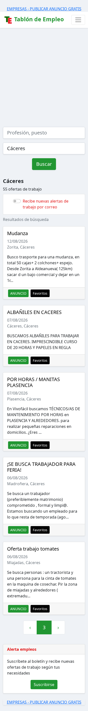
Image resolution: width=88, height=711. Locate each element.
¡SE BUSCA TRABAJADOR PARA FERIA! (41, 467)
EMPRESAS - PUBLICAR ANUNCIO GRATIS (44, 9)
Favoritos (40, 293)
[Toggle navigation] (78, 20)
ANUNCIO (18, 293)
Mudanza (17, 233)
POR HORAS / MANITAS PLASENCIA (33, 382)
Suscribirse (44, 684)
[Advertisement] (44, 74)
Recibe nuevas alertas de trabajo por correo (45, 204)
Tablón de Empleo (38, 19)
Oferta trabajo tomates (33, 548)
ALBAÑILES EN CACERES (34, 312)
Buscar (44, 164)
